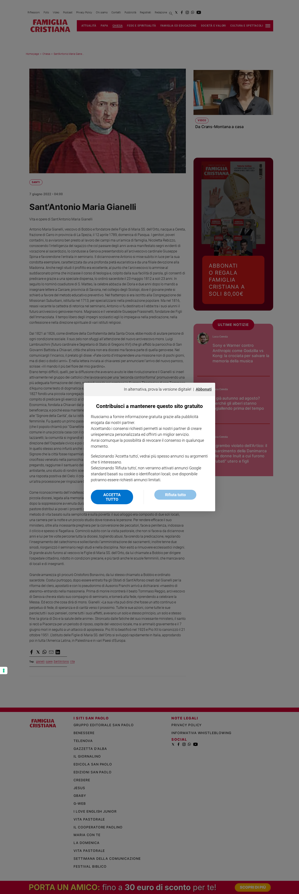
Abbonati (204, 389)
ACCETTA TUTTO (112, 497)
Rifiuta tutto (175, 494)
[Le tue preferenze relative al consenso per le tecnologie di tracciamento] (3, 670)
